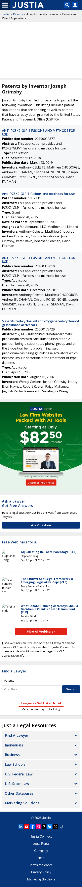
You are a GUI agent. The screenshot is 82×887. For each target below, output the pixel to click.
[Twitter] (55, 826)
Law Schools (15, 764)
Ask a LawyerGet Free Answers (17, 503)
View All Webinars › (41, 631)
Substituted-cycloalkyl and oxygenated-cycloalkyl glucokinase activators (40, 323)
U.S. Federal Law (18, 774)
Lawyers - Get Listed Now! (41, 703)
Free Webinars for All (20, 542)
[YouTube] (26, 826)
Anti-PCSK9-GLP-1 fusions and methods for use (38, 194)
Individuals (14, 745)
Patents (18, 14)
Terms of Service (41, 865)
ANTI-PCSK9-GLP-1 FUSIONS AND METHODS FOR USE (38, 132)
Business (12, 754)
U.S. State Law (17, 783)
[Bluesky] (49, 826)
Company (41, 850)
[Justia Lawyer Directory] (61, 826)
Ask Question (41, 525)
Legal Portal (41, 843)
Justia (5, 14)
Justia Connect (41, 836)
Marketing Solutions (22, 802)
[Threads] (44, 826)
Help (41, 858)
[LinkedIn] (21, 826)
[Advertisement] (41, 50)
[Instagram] (38, 826)
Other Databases (19, 793)
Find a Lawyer (14, 671)
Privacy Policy (41, 872)
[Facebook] (32, 826)
